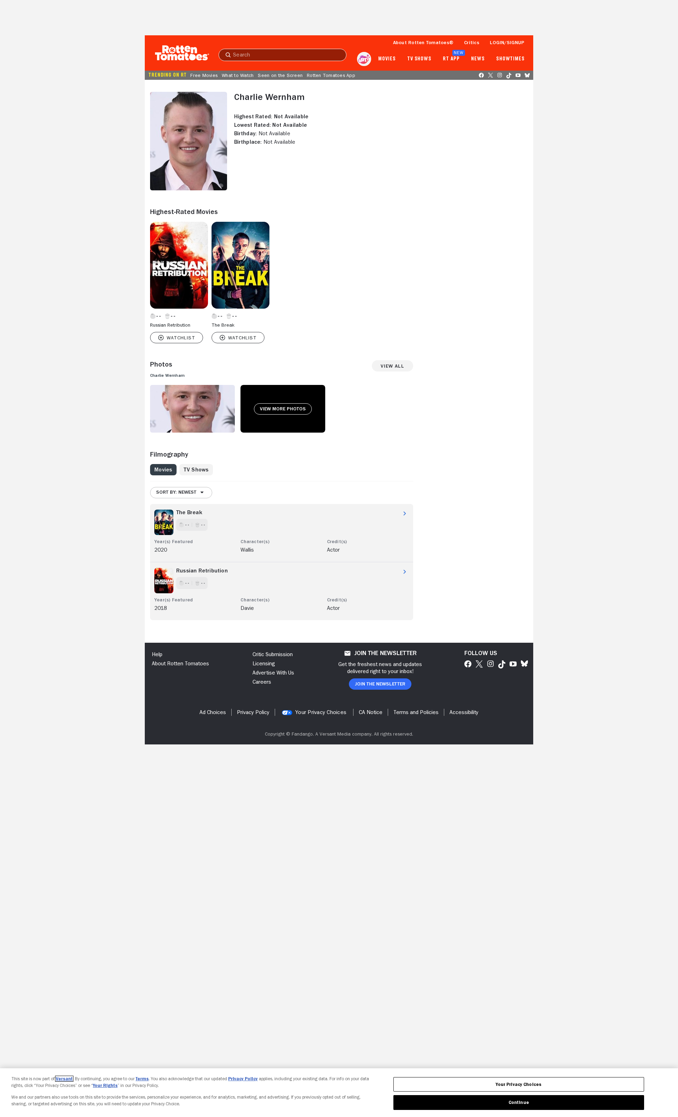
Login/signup (507, 42)
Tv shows (419, 59)
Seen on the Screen (280, 75)
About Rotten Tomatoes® (423, 42)
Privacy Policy (243, 1078)
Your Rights (105, 1085)
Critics (471, 42)
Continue (519, 1102)
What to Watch (238, 75)
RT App (451, 59)
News (478, 59)
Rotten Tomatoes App (331, 75)
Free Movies (204, 75)
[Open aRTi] (364, 59)
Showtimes (510, 59)
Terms (142, 1078)
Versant (64, 1078)
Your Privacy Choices (320, 712)
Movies (387, 59)
